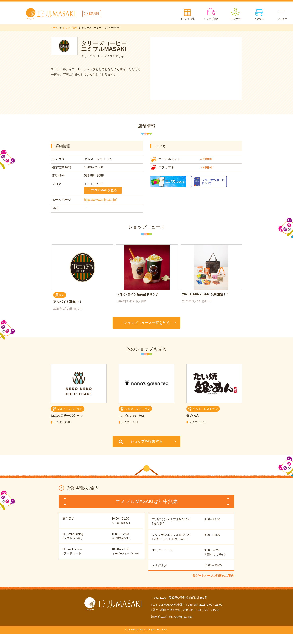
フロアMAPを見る (104, 190)
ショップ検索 (211, 18)
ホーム (54, 27)
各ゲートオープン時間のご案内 (213, 575)
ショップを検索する (146, 441)
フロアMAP (235, 18)
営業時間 (93, 13)
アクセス (259, 18)
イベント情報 (187, 18)
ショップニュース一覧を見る (146, 323)
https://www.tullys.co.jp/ (100, 199)
